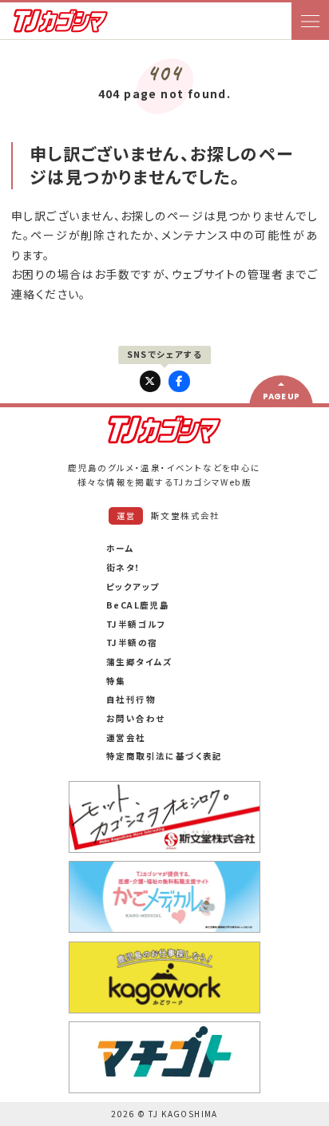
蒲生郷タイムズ (139, 662)
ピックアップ (132, 587)
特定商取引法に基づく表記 (164, 756)
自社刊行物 (131, 699)
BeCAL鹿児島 (137, 605)
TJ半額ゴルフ (136, 624)
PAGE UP (281, 396)
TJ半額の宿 (131, 642)
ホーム (120, 548)
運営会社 (126, 737)
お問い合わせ (135, 718)
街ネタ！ (123, 567)
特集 (116, 681)
